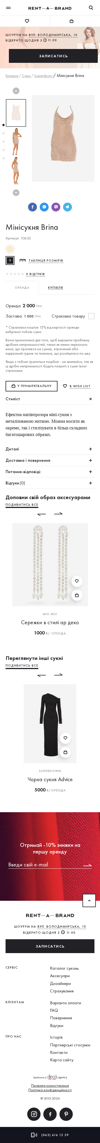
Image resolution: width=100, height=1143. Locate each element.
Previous (16, 90)
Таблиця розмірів (46, 260)
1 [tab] (3, 125)
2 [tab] (3, 133)
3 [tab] (3, 142)
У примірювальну (35, 386)
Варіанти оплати (65, 1003)
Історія (56, 1037)
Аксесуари (60, 976)
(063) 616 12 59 (55, 1135)
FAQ (54, 1010)
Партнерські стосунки (70, 1045)
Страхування (62, 991)
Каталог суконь (64, 968)
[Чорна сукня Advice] (50, 723)
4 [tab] (3, 150)
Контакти (59, 1052)
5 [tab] (3, 158)
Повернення (61, 1018)
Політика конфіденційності (50, 1090)
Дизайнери (60, 983)
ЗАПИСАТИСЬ (53, 55)
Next (16, 192)
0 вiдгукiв (35, 274)
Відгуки (56, 1025)
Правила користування (50, 1085)
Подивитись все (22, 504)
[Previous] (37, 514)
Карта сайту (61, 1060)
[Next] (62, 514)
